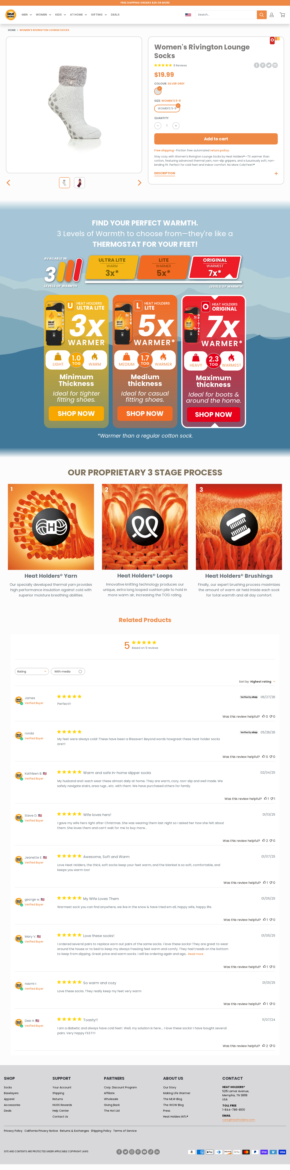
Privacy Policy (13, 1131)
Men (25, 15)
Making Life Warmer (176, 1093)
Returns (57, 1099)
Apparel (9, 1099)
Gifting (97, 15)
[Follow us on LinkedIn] (157, 1152)
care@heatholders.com (238, 1120)
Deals (115, 15)
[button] (9, 183)
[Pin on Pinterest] (263, 65)
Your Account (61, 1087)
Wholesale (111, 1099)
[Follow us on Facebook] (119, 1152)
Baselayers (11, 1093)
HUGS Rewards (62, 1105)
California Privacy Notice (41, 1131)
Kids (58, 15)
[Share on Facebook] (256, 65)
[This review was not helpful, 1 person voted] (271, 798)
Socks (8, 1087)
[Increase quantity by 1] (176, 125)
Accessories (12, 1105)
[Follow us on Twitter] (125, 1152)
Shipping (58, 1093)
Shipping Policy (101, 1131)
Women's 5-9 (167, 108)
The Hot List (112, 1111)
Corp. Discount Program (120, 1087)
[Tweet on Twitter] (269, 65)
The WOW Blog (173, 1105)
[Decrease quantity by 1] (157, 125)
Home (12, 30)
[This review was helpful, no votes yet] (263, 716)
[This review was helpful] (263, 840)
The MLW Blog (172, 1099)
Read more (195, 954)
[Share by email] (275, 65)
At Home (76, 15)
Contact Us (60, 1117)
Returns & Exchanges (74, 1131)
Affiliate (109, 1093)
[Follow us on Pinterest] (138, 1152)
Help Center (60, 1111)
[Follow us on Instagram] (132, 1152)
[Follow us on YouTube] (144, 1152)
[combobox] (226, 14)
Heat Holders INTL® (175, 1117)
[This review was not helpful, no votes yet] (270, 716)
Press (166, 1111)
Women (41, 15)
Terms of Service (125, 1131)
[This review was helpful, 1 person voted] (265, 798)
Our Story (169, 1087)
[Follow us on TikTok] (150, 1152)
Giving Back (112, 1105)
